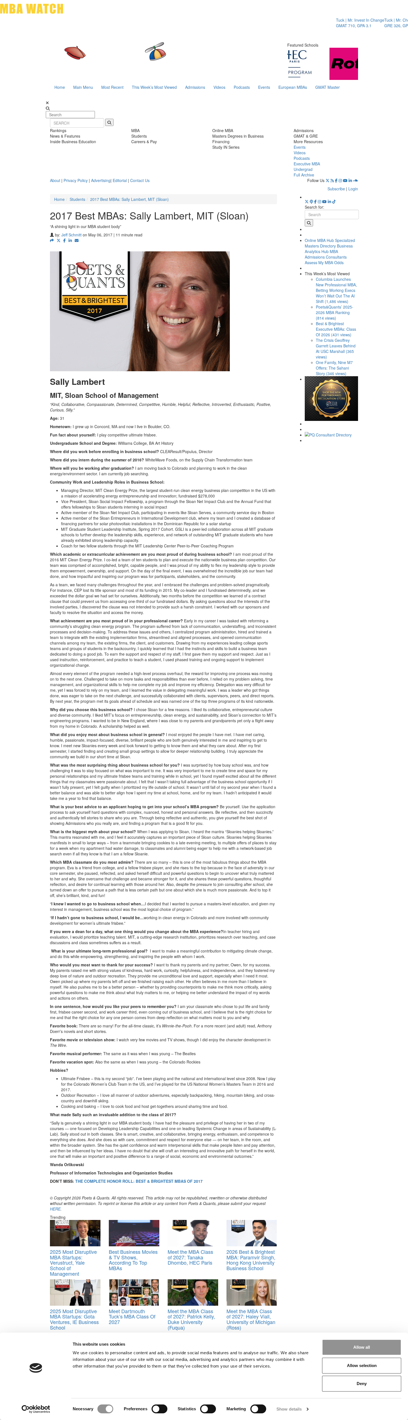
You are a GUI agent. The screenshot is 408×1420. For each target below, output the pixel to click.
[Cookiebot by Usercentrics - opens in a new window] (36, 1409)
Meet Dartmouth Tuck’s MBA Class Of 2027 (132, 1316)
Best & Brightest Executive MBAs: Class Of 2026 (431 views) (336, 329)
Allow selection (362, 1365)
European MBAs (292, 87)
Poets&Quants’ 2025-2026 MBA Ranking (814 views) (334, 312)
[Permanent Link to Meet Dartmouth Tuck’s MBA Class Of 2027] (134, 1292)
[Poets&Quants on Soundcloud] (355, 180)
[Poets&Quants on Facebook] (336, 180)
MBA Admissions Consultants (326, 254)
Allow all (361, 1347)
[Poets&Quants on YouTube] (345, 180)
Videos (219, 87)
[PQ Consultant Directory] (331, 435)
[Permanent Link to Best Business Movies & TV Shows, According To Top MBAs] (134, 1233)
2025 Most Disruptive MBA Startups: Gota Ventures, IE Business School (74, 1319)
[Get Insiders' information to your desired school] (331, 398)
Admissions (195, 87)
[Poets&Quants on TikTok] (334, 201)
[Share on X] (59, 240)
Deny (362, 1383)
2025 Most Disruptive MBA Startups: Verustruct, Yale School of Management (73, 1262)
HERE (55, 1209)
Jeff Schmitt (71, 234)
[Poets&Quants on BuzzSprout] (311, 201)
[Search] (109, 122)
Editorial (120, 180)
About (55, 180)
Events (264, 87)
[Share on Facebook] (64, 240)
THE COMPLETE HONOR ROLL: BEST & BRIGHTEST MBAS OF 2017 (139, 1181)
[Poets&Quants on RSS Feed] (332, 180)
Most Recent (112, 87)
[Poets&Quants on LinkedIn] (350, 180)
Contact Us (140, 180)
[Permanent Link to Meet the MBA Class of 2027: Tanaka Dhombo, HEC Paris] (193, 1233)
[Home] (147, 57)
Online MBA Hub (319, 240)
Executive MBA (307, 163)
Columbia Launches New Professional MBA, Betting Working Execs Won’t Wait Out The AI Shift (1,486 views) (336, 290)
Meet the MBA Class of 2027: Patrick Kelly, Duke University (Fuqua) (191, 1319)
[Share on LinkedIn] (70, 240)
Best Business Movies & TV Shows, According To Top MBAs (133, 1260)
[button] (52, 240)
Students (77, 199)
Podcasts (242, 87)
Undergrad (303, 169)
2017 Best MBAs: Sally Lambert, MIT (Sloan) (129, 199)
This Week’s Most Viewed (154, 87)
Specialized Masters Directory (330, 243)
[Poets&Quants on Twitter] (327, 180)
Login (353, 188)
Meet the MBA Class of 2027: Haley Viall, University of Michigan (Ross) (250, 1319)
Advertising (100, 180)
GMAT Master (327, 87)
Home (59, 87)
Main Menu (83, 87)
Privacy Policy (76, 180)
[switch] (159, 1408)
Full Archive (304, 175)
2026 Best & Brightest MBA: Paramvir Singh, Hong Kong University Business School (250, 1260)
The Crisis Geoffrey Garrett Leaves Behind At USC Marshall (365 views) (336, 348)
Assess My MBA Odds (324, 262)
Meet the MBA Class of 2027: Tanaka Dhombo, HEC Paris (190, 1257)
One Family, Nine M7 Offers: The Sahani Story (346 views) (334, 368)
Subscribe (336, 188)
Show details (289, 1409)
